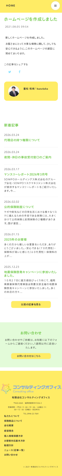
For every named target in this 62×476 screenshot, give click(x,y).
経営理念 (9, 430)
